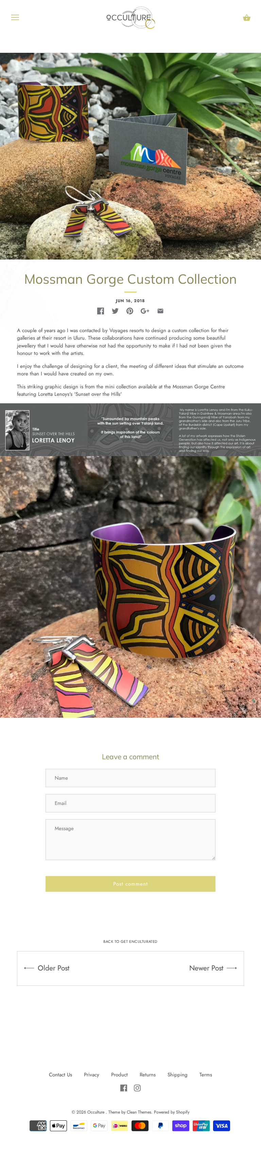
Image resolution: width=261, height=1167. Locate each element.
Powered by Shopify (171, 1112)
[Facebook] (124, 1087)
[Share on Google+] (145, 311)
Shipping (178, 1074)
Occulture (96, 1112)
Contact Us (60, 1074)
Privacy (92, 1074)
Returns (148, 1074)
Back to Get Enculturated (130, 941)
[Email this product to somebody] (160, 311)
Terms (205, 1074)
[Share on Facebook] (100, 311)
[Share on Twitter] (115, 311)
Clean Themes (139, 1112)
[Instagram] (137, 1087)
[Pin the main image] (129, 311)
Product (120, 1074)
